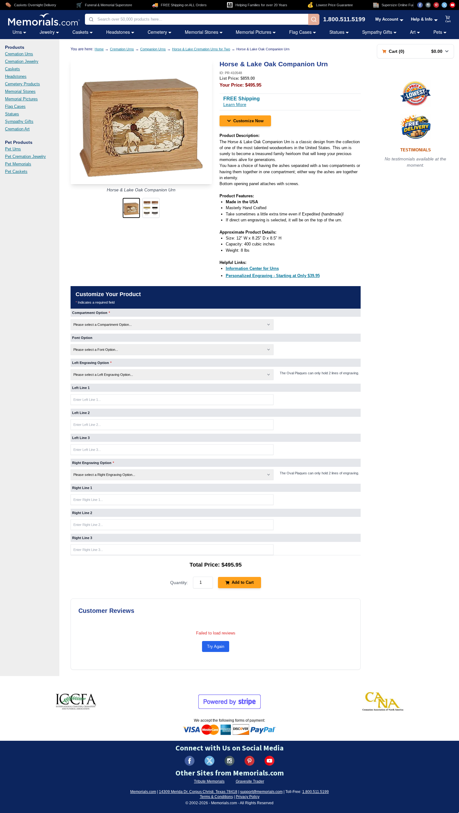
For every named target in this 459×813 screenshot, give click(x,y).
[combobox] (196, 19)
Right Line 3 (82, 538)
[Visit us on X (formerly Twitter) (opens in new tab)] (210, 761)
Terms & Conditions (216, 797)
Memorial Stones (201, 32)
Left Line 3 (81, 438)
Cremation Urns (19, 54)
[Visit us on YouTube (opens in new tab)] (452, 5)
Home (99, 49)
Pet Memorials (18, 164)
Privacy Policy (247, 797)
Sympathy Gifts (377, 32)
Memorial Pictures (253, 32)
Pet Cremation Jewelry (25, 156)
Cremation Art (17, 129)
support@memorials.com (261, 792)
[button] (131, 208)
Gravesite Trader (250, 781)
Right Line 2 (82, 513)
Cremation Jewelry (21, 61)
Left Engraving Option (91, 363)
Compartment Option (91, 313)
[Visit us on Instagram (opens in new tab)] (428, 5)
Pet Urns (13, 149)
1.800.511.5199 (344, 19)
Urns (17, 32)
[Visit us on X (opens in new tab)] (444, 5)
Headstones (118, 32)
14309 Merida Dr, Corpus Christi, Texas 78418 (198, 792)
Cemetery (157, 32)
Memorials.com (143, 792)
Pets (437, 32)
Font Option (82, 338)
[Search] (313, 19)
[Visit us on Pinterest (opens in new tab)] (436, 5)
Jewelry (47, 32)
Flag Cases (300, 32)
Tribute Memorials (209, 781)
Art (413, 32)
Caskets (80, 32)
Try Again (215, 646)
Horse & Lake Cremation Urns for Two (201, 49)
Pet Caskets (16, 171)
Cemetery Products (22, 84)
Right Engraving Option (93, 463)
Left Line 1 (81, 388)
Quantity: (179, 582)
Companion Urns (153, 49)
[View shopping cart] (448, 19)
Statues (336, 32)
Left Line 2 (81, 413)
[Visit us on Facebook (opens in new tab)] (420, 5)
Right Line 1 (82, 488)
